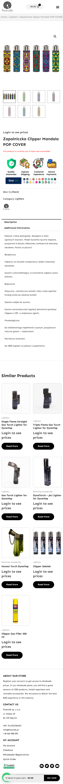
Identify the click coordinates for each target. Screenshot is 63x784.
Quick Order (9, 759)
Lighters (13, 17)
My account (9, 745)
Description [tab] (10, 222)
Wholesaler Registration (16, 754)
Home (4, 17)
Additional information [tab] (17, 228)
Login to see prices (15, 132)
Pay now (51, 778)
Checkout (8, 750)
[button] (57, 6)
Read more (12, 446)
